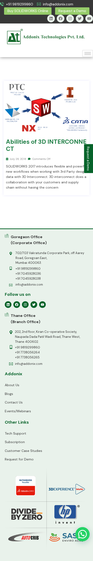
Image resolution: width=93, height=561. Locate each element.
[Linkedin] (51, 18)
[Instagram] (70, 18)
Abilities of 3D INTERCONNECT (46, 145)
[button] (82, 534)
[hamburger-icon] (87, 53)
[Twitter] (79, 18)
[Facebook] (60, 18)
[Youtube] (89, 18)
